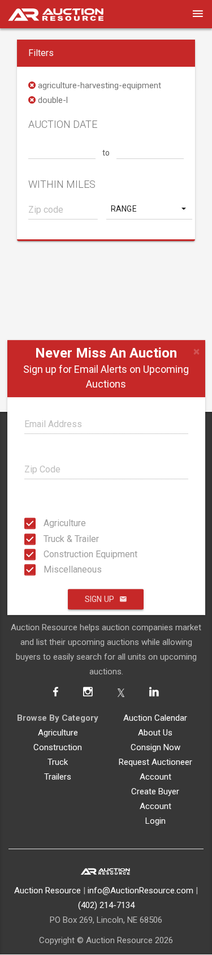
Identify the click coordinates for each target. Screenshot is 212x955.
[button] (149, 209)
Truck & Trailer (47, 538)
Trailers (57, 777)
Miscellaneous (47, 569)
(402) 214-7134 (106, 905)
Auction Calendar (155, 718)
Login (155, 821)
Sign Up (99, 599)
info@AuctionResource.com (140, 890)
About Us (155, 733)
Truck (57, 762)
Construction (57, 747)
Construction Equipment (47, 554)
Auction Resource (47, 890)
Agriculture (47, 523)
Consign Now (155, 747)
